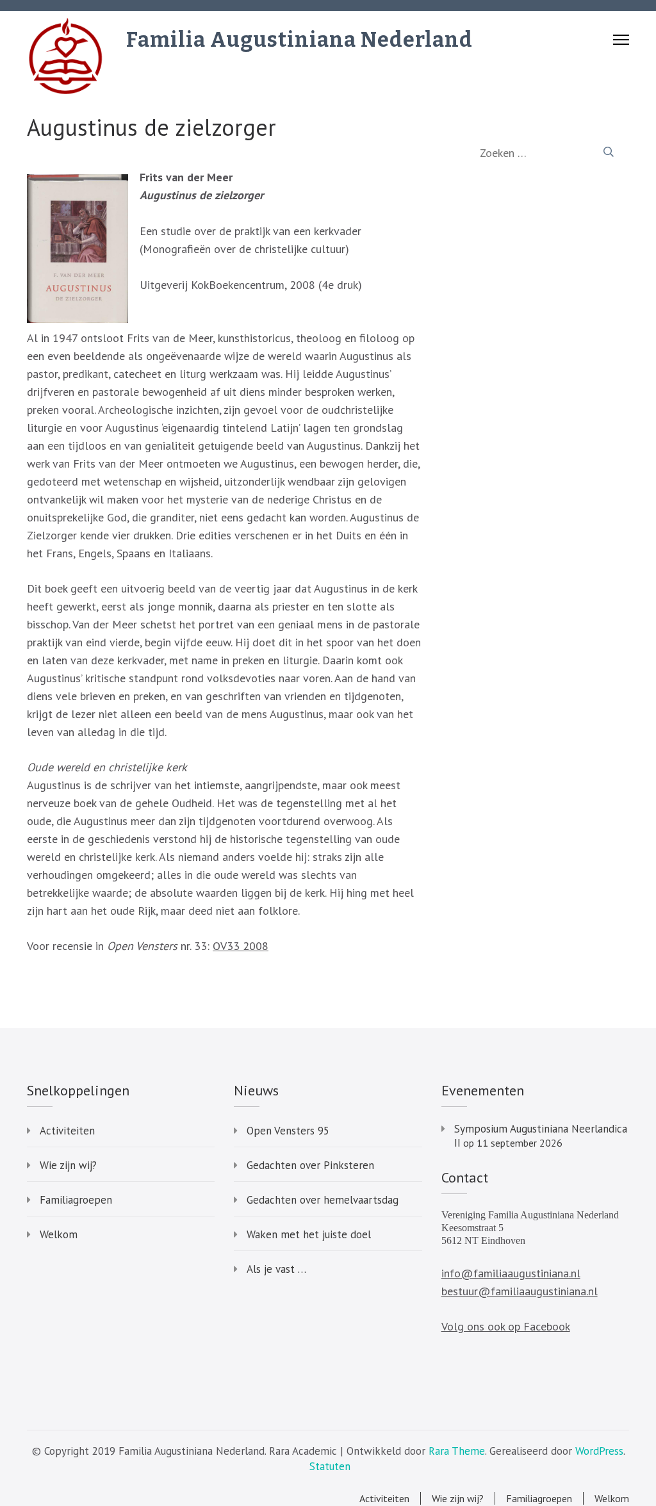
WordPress (599, 1451)
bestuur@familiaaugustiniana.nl (519, 1291)
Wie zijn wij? (68, 1165)
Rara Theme (457, 1451)
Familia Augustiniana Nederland (299, 40)
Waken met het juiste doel (309, 1234)
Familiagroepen (76, 1200)
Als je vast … (276, 1269)
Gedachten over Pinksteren (310, 1165)
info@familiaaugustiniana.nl (510, 1273)
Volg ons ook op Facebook (505, 1326)
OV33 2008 (240, 945)
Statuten (329, 1466)
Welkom (59, 1234)
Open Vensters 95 (288, 1131)
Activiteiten (67, 1131)
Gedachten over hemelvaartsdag (322, 1200)
